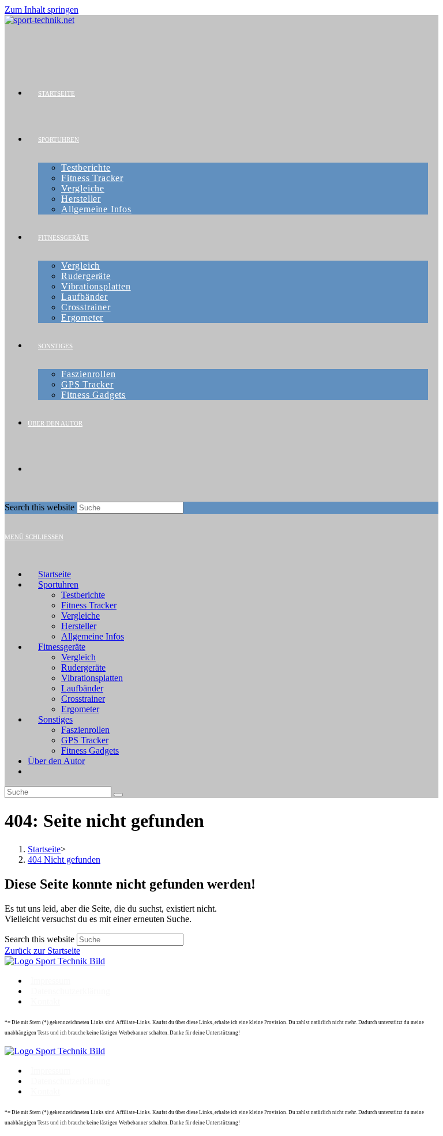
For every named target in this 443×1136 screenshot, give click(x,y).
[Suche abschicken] (118, 794)
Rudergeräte (83, 667)
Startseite (54, 574)
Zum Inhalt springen (41, 9)
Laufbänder (82, 688)
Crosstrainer (83, 699)
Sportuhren (58, 584)
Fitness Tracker (89, 605)
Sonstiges (55, 719)
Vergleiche (80, 615)
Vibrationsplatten (92, 678)
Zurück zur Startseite (42, 951)
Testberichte (83, 595)
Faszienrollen (85, 730)
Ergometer (80, 709)
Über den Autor (56, 761)
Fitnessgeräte (61, 647)
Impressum (50, 980)
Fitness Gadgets (90, 750)
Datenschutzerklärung (70, 991)
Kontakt (45, 1001)
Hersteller (78, 626)
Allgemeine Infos (92, 636)
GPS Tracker (84, 740)
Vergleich (78, 657)
